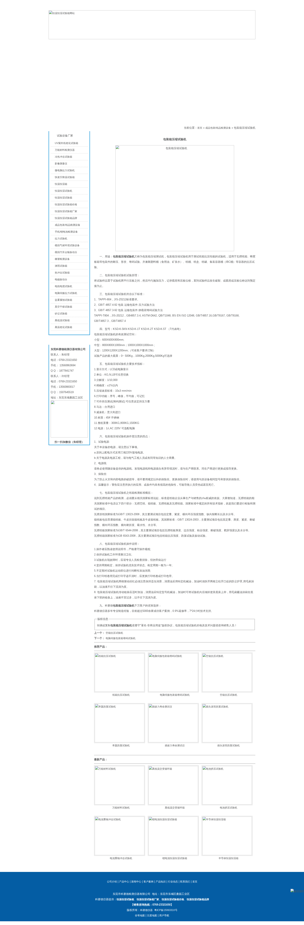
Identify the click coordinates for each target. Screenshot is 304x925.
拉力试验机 (61, 238)
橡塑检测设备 (62, 259)
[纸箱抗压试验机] (119, 691)
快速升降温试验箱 (65, 177)
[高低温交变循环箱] (173, 803)
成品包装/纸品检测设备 (108, 127)
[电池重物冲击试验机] (119, 854)
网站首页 (65, 43)
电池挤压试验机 (228, 807)
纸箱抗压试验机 (121, 694)
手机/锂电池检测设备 (66, 231)
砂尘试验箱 (61, 313)
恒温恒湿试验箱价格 (66, 204)
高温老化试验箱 (63, 327)
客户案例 (148, 881)
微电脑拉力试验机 (65, 170)
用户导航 (164, 915)
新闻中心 (136, 881)
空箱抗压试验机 (114, 632)
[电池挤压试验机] (227, 803)
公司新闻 (164, 43)
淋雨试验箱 (61, 265)
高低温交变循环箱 (175, 807)
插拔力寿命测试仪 (175, 745)
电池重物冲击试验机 (121, 858)
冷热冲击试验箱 (63, 156)
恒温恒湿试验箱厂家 (66, 211)
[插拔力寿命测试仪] (173, 741)
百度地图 (152, 915)
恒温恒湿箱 (61, 184)
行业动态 (173, 881)
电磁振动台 (61, 279)
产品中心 (98, 43)
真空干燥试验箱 (63, 306)
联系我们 (250, 7)
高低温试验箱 (62, 320)
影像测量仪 (61, 163)
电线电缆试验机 (63, 286)
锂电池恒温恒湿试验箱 (174, 858)
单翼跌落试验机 (121, 745)
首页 (199, 127)
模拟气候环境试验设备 (67, 245)
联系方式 (230, 43)
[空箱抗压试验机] (227, 691)
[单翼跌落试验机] (119, 741)
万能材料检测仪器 (65, 150)
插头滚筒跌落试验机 (228, 745)
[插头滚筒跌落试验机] (227, 741)
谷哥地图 (140, 915)
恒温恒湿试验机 (63, 190)
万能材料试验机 (121, 807)
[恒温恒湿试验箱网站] (152, 38)
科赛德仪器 (146, 910)
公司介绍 (131, 43)
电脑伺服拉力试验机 (66, 293)
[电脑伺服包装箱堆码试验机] (173, 691)
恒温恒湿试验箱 (234, 7)
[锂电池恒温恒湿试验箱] (173, 854)
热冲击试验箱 (62, 272)
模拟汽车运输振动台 (66, 252)
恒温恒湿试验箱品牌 (66, 218)
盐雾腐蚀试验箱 (63, 299)
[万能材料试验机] (119, 803)
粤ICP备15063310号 (165, 910)
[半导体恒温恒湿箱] (227, 854)
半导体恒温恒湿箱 (228, 858)
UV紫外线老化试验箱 (66, 143)
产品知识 (197, 43)
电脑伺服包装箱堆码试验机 (120, 638)
